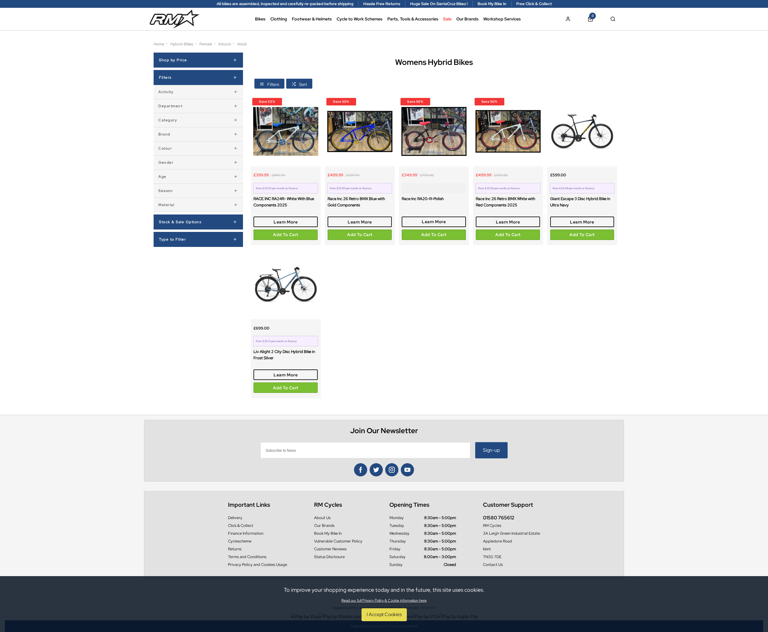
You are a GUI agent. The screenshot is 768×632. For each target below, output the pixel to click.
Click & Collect (240, 525)
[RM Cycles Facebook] (360, 469)
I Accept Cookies (384, 614)
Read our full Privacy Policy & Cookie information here (384, 600)
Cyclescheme (239, 541)
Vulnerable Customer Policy (338, 541)
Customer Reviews (330, 548)
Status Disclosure (329, 556)
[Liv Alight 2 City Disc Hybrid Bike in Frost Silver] (286, 284)
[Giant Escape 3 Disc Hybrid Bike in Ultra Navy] (582, 131)
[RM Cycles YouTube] (407, 469)
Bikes (260, 19)
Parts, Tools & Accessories (412, 19)
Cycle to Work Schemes (359, 19)
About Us (322, 517)
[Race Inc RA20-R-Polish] (434, 131)
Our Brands (467, 19)
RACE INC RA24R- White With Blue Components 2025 (284, 202)
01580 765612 (498, 518)
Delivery (235, 517)
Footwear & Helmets (312, 19)
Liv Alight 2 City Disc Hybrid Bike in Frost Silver (284, 354)
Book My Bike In (328, 533)
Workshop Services (502, 19)
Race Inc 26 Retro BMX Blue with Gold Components (356, 202)
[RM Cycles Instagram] (391, 469)
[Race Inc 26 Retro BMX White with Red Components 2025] (508, 131)
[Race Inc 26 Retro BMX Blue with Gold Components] (360, 131)
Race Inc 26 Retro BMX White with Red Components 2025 (505, 202)
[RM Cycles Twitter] (376, 469)
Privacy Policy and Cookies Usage (257, 564)
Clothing (278, 19)
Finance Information (245, 533)
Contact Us (493, 564)
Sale (447, 19)
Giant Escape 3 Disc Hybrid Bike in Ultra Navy (580, 202)
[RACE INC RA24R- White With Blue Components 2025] (286, 131)
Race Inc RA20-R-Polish (423, 198)
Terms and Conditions (247, 556)
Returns (235, 548)
